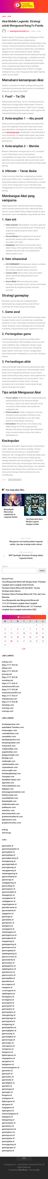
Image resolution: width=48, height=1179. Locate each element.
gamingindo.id (8, 1138)
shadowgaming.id (9, 874)
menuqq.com (7, 711)
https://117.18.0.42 (10, 677)
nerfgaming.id (8, 1024)
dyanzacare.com (9, 820)
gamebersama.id (9, 907)
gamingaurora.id (9, 935)
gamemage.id (8, 1089)
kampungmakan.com (11, 743)
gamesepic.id (8, 1043)
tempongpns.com (9, 730)
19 (18, 637)
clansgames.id (8, 1046)
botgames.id (7, 1052)
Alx (38, 1170)
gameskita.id (7, 846)
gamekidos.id (8, 1126)
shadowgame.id (9, 932)
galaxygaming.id (9, 944)
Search (5, 566)
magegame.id (8, 1108)
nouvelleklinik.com (10, 798)
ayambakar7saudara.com (13, 727)
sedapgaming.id (9, 883)
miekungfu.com (8, 761)
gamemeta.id (7, 1080)
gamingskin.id (8, 1009)
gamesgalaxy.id (8, 950)
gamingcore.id (8, 1135)
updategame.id (8, 994)
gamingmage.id (8, 1018)
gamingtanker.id (9, 1027)
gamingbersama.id (10, 858)
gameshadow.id (8, 910)
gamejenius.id (8, 923)
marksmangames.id (10, 1067)
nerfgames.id (7, 1049)
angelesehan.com (9, 752)
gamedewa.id (7, 920)
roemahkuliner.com (10, 733)
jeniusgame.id (8, 1003)
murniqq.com (8, 708)
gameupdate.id (8, 978)
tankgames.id (8, 1064)
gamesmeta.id (8, 1034)
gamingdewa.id (8, 855)
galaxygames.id (8, 966)
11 (11, 633)
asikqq (5, 830)
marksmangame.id (10, 1114)
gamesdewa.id (8, 886)
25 (11, 641)
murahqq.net (7, 680)
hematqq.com (8, 705)
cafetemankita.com (10, 764)
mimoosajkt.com (9, 770)
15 (37, 633)
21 (30, 637)
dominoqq (6, 833)
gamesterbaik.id (9, 892)
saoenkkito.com (9, 736)
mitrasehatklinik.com (11, 786)
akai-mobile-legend (15, 480)
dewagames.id (8, 895)
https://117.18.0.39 (10, 671)
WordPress (23, 1170)
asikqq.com (7, 662)
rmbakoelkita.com (10, 749)
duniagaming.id (8, 861)
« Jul (23, 649)
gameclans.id (8, 1077)
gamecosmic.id (8, 975)
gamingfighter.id (9, 1031)
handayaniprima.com (11, 740)
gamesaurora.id (9, 947)
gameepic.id (7, 1092)
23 (43, 637)
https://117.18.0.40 (10, 702)
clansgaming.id (8, 1015)
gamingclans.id (8, 1012)
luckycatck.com (8, 746)
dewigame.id (7, 926)
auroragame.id (8, 984)
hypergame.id (8, 1111)
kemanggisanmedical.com (13, 792)
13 (24, 633)
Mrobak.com (7, 758)
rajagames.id (7, 914)
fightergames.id (9, 1055)
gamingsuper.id (8, 1148)
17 (5, 637)
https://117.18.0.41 (10, 683)
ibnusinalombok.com (11, 813)
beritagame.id (8, 997)
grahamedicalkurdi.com (12, 817)
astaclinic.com (8, 810)
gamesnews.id (8, 963)
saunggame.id (8, 929)
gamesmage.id (8, 1040)
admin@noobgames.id (19, 31)
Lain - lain (6, 16)
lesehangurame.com (11, 724)
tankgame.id (7, 1117)
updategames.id (9, 969)
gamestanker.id (8, 1123)
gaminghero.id (8, 1132)
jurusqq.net (7, 674)
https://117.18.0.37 (10, 696)
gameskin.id (7, 1071)
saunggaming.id (9, 870)
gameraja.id (7, 917)
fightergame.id (8, 1101)
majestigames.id (9, 904)
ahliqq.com (7, 668)
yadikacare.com (9, 807)
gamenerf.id (7, 1074)
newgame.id (7, 987)
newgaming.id (8, 941)
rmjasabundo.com (10, 767)
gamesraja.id (7, 880)
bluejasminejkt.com (10, 755)
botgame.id (7, 1095)
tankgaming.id (8, 1120)
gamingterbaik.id (9, 864)
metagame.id (7, 1098)
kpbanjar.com (8, 789)
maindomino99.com (10, 686)
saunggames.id (8, 898)
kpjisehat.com (8, 783)
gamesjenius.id (8, 889)
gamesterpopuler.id (10, 849)
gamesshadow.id (9, 877)
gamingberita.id (9, 938)
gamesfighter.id (8, 1037)
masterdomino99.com (11, 693)
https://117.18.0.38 (10, 690)
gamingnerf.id (8, 1006)
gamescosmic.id (9, 957)
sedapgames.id (8, 901)
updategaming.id (9, 954)
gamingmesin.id (9, 1129)
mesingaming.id (9, 1144)
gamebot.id (7, 1086)
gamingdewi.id (8, 852)
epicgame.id (7, 1104)
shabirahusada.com (10, 804)
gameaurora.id (8, 972)
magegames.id (8, 1058)
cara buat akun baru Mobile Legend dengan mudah (34, 521)
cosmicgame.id (8, 991)
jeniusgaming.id (9, 867)
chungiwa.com (8, 777)
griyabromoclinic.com (11, 823)
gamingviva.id (8, 1151)
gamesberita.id (8, 960)
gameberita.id (8, 981)
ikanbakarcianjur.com (11, 780)
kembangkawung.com (11, 773)
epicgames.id (8, 1061)
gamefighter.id (8, 1083)
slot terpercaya (12, 132)
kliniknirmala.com (9, 795)
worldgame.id (8, 1000)
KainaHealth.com (9, 801)
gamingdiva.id (8, 1141)
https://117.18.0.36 (10, 665)
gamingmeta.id (8, 1021)
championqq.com (9, 699)
